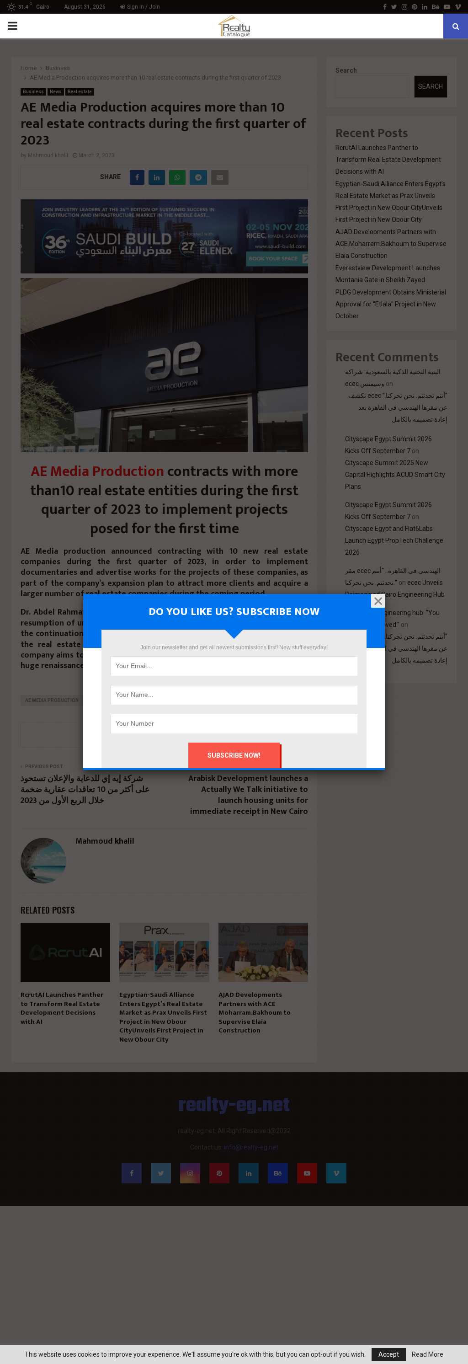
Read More (427, 1354)
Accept (388, 1354)
